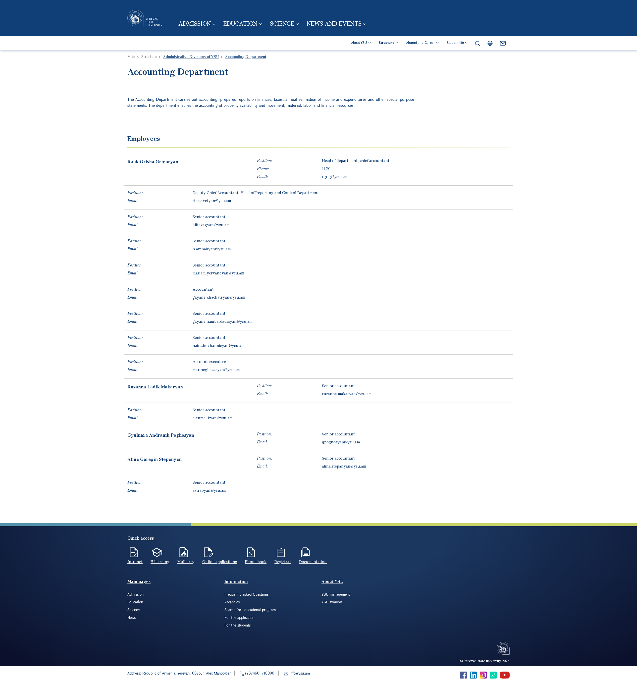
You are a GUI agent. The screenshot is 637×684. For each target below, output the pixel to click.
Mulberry (185, 561)
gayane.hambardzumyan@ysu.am (223, 321)
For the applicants (238, 617)
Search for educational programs (250, 609)
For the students (237, 625)
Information (236, 581)
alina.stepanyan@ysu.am (344, 466)
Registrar (282, 561)
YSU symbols (331, 601)
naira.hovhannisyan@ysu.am (219, 345)
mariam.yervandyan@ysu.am (218, 273)
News (131, 617)
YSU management (335, 594)
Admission (194, 23)
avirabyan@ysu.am (209, 490)
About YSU (359, 42)
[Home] (144, 18)
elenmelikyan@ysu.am (213, 418)
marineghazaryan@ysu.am (216, 369)
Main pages (139, 581)
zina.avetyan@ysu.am (212, 200)
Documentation (313, 561)
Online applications (219, 561)
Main (131, 56)
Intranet (135, 561)
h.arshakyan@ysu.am (212, 249)
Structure (386, 42)
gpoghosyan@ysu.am (341, 442)
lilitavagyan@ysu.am (211, 224)
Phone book (255, 561)
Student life (455, 42)
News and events (334, 23)
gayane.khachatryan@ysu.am (219, 297)
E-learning (160, 561)
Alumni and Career (420, 42)
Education (240, 23)
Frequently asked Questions (246, 594)
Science (282, 23)
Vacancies (232, 601)
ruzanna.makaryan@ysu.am (347, 393)
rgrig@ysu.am (334, 176)
